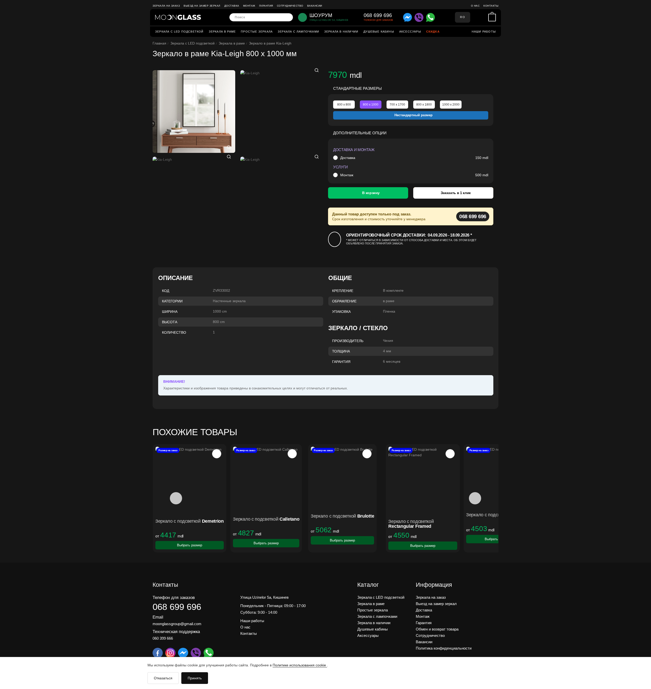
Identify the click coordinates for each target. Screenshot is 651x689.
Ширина (169, 312)
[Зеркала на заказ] (178, 17)
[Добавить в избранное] (216, 453)
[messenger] (407, 17)
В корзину (370, 193)
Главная (159, 43)
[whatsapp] (430, 17)
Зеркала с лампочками (298, 31)
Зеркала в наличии (341, 31)
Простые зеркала (257, 31)
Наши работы (484, 31)
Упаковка (341, 312)
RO (462, 17)
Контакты (490, 5)
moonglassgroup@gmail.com (177, 624)
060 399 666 (163, 638)
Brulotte (365, 516)
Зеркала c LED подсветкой (179, 31)
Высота (169, 322)
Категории (172, 301)
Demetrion (213, 521)
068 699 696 (472, 216)
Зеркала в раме (222, 31)
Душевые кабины (378, 31)
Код (165, 291)
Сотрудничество (290, 5)
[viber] (419, 17)
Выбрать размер (189, 545)
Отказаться (163, 678)
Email (158, 617)
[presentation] (176, 498)
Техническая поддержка (176, 631)
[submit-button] (287, 17)
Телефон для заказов (174, 597)
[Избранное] (483, 17)
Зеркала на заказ (166, 5)
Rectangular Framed (409, 526)
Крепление (342, 291)
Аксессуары (410, 31)
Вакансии (314, 5)
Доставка (231, 5)
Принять (195, 678)
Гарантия (266, 5)
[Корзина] (492, 17)
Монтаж (249, 5)
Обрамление (344, 301)
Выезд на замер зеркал (202, 5)
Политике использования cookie (300, 665)
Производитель (347, 341)
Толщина (341, 351)
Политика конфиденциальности (443, 648)
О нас (475, 5)
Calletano (289, 519)
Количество (174, 332)
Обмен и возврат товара (437, 629)
